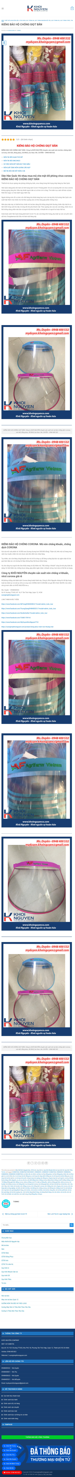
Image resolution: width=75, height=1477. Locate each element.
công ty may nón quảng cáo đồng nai (37, 1178)
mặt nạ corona (65, 1182)
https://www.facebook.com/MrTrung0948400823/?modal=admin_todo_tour (27, 604)
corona (67, 1178)
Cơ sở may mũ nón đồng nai (23, 1176)
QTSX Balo (5, 1253)
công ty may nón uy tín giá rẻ (56, 1178)
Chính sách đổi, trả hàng (12, 1403)
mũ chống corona (11, 1184)
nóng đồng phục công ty (35, 1194)
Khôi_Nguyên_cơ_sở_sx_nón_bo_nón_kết (20, 1180)
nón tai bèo (27, 1190)
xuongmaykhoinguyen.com (10, 595)
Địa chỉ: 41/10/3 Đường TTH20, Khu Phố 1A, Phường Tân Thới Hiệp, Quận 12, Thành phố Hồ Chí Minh (35, 1348)
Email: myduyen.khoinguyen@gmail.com (14, 1383)
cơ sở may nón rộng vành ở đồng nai (41, 1176)
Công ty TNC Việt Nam (45, 1474)
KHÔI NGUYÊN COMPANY (10, 1340)
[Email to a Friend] (39, 1163)
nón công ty (57, 1186)
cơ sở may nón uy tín (20, 1178)
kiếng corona (19, 1182)
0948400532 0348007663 (16, 1174)
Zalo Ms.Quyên (11, 1459)
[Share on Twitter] (35, 1163)
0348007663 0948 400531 (27, 1172)
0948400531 (38, 1172)
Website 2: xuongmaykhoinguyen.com (14, 1355)
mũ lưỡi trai (57, 1184)
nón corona (64, 1186)
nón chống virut (49, 1186)
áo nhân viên (26, 1174)
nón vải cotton (56, 1192)
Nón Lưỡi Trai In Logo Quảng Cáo (59, 1214)
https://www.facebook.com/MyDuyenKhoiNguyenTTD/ (20, 622)
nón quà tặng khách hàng (16, 1190)
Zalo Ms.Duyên (11, 1450)
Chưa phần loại (6, 1238)
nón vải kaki (7, 1194)
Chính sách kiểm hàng (11, 1418)
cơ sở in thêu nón (10, 1176)
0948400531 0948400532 (64, 1172)
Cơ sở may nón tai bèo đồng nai (60, 1176)
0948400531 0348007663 (49, 1172)
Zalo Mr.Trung (11, 1446)
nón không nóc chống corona (38, 1188)
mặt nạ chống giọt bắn (54, 1182)
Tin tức (3, 1172)
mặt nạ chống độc (42, 1182)
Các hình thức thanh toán (12, 1396)
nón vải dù (63, 1192)
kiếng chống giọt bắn (9, 1182)
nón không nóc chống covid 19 (56, 1188)
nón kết (18, 1188)
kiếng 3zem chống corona (39, 1180)
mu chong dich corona (31, 1184)
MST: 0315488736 (7, 1344)
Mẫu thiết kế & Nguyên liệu (10, 20)
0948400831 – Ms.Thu (9, 1372)
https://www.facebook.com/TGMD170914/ (16, 618)
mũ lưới (52, 1184)
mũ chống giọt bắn (43, 1184)
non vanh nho (15, 1194)
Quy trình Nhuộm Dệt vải (43, 20)
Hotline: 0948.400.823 (12, 1472)
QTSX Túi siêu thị (7, 1264)
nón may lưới (5, 1190)
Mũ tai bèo (5, 1245)
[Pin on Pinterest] (42, 1163)
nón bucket (16, 1186)
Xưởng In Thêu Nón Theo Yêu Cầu (12, 1311)
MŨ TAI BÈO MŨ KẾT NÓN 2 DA (14, 171)
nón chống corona (25, 1186)
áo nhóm (33, 1174)
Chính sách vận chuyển (11, 1407)
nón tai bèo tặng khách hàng (31, 1192)
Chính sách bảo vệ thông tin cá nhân (16, 1415)
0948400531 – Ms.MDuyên (10, 1379)
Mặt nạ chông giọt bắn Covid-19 (16, 1214)
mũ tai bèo (64, 1184)
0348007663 (15, 1172)
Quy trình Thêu (65, 20)
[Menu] (2, 8)
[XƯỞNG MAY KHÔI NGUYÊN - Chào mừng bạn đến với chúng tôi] (37, 8)
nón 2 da (69, 1184)
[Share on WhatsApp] (28, 1163)
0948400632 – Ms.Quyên (10, 1376)
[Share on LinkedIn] (46, 1163)
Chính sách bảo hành (10, 1400)
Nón (2, 1249)
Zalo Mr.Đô (10, 1468)
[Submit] (72, 1225)
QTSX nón (22, 20)
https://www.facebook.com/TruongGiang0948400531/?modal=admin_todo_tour (28, 609)
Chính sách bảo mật (10, 1411)
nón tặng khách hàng (45, 1192)
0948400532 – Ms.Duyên (10, 1368)
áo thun (39, 1174)
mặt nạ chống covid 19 (30, 1182)
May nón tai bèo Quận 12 (9, 1300)
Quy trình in (30, 20)
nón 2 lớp (4, 1186)
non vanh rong (24, 1194)
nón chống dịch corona (37, 1186)
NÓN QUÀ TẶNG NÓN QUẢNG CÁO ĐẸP (17, 167)
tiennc (19, 30)
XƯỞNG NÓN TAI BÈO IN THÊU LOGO (14, 1303)
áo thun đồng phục (46, 1174)
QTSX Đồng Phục (7, 1257)
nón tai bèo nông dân (49, 1190)
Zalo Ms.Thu (10, 1455)
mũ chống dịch (20, 1184)
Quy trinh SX (55, 20)
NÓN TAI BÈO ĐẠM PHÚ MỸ (13, 157)
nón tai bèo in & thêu (36, 1190)
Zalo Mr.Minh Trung (12, 1463)
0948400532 (4, 1174)
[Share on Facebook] (32, 1163)
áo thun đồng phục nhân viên (61, 1174)
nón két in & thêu (25, 1188)
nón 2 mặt (10, 1186)
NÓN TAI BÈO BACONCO (12, 161)
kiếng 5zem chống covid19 (54, 1180)
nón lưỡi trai (68, 1188)
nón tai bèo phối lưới (61, 1190)
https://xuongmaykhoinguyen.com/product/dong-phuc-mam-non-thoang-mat (27, 627)
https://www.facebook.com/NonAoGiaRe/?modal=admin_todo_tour (24, 613)
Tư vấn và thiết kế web (30, 1474)
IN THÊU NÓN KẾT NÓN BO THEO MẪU (17, 164)
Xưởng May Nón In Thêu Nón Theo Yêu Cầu (16, 1307)
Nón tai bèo (5, 1296)
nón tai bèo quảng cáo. (16, 1192)
